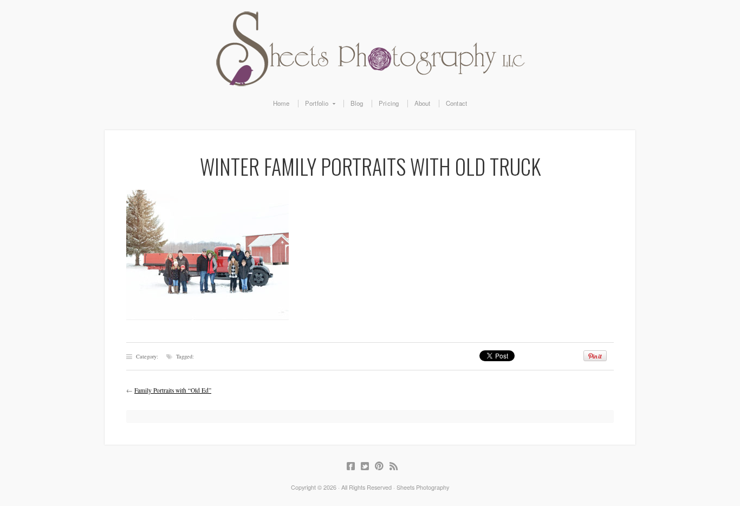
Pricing (389, 103)
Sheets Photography (370, 49)
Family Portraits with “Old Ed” (172, 390)
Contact (456, 103)
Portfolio (313, 103)
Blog (356, 103)
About (422, 103)
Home (281, 103)
